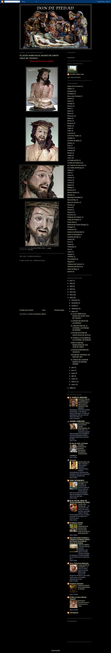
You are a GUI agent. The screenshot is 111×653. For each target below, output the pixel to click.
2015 (71, 283)
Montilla (69, 195)
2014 (71, 286)
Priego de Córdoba (73, 219)
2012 (71, 292)
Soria (69, 242)
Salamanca (70, 229)
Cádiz (69, 131)
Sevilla (69, 239)
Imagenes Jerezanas (76, 583)
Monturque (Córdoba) (74, 197)
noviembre (74, 303)
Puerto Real (71, 222)
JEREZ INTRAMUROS (77, 480)
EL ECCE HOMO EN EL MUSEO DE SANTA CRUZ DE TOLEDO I (80, 316)
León (68, 173)
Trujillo (69, 252)
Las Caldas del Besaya (74, 168)
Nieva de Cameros (73, 202)
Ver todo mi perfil (74, 77)
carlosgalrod (74, 612)
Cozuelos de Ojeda (73, 140)
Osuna (69, 207)
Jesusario (73, 460)
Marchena (70, 190)
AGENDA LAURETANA (77, 421)
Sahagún (70, 227)
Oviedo (69, 210)
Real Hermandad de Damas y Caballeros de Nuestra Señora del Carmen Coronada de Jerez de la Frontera (80, 540)
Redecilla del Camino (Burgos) (76, 224)
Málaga (69, 187)
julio (72, 367)
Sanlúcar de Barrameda (74, 232)
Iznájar (69, 155)
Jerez (69, 158)
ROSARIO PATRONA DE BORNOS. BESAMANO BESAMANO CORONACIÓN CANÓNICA (78, 450)
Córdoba (70, 138)
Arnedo (69, 98)
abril (72, 376)
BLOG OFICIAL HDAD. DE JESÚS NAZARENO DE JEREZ (80, 501)
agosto (73, 311)
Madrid (69, 185)
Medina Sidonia (72, 192)
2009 (71, 388)
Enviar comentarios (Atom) (37, 314)
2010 (71, 297)
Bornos (69, 121)
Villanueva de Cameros (74, 264)
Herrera (69, 153)
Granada (70, 150)
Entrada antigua (59, 310)
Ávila (69, 108)
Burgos (69, 126)
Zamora (69, 271)
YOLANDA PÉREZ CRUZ (77, 74)
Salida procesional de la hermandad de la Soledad (84, 587)
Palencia (70, 212)
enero (73, 384)
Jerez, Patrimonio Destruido (79, 563)
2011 (71, 295)
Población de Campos (74, 217)
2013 (71, 289)
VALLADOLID (71, 259)
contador (55, 650)
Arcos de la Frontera (73, 96)
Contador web (70, 57)
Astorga (69, 103)
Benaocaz (70, 116)
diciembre (74, 300)
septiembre (75, 308)
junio (73, 370)
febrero (73, 381)
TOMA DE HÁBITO (83, 545)
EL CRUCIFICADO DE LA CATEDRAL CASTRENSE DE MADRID (80, 328)
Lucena (69, 182)
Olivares (70, 205)
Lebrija (69, 170)
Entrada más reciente (26, 310)
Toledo (30, 249)
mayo (73, 373)
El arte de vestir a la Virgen (79, 443)
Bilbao (69, 118)
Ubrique (69, 254)
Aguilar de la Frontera (74, 86)
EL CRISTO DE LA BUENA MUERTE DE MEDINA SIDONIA (79, 362)
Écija (69, 145)
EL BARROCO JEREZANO (78, 397)
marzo (73, 379)
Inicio (43, 310)
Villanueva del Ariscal (74, 266)
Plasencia (70, 215)
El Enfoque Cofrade (76, 523)
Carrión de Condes (73, 136)
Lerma (69, 175)
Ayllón (69, 111)
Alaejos (69, 88)
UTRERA (70, 256)
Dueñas (69, 143)
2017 (71, 280)
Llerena (69, 180)
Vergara (69, 261)
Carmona (70, 133)
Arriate (69, 101)
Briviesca (70, 123)
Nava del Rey (71, 200)
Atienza (69, 106)
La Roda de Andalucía (74, 163)
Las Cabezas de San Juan (75, 165)
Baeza (69, 113)
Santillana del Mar (73, 237)
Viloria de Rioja (72, 269)
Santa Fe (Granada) (73, 234)
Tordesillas (70, 247)
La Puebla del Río (73, 160)
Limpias (69, 177)
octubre (74, 306)
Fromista (70, 148)
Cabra (69, 128)
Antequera (70, 91)
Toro (68, 249)
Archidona (70, 93)
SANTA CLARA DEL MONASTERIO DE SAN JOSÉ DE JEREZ (79, 345)
